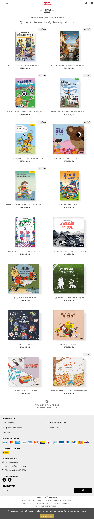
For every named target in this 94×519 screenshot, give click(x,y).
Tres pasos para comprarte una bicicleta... (24, 205)
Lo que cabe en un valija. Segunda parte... (69, 65)
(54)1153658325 (11, 462)
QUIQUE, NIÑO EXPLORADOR (25, 298)
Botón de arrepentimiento (47, 506)
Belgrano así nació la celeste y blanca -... (69, 112)
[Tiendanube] (47, 498)
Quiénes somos (53, 428)
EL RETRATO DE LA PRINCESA (69, 344)
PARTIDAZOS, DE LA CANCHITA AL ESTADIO (24, 251)
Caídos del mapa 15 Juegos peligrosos (24, 65)
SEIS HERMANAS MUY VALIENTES (25, 391)
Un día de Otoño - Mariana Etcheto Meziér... (69, 391)
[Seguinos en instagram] (4, 480)
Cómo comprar (8, 423)
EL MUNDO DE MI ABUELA (25, 344)
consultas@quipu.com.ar (15, 466)
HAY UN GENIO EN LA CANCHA (69, 205)
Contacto (6, 433)
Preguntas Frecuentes (12, 428)
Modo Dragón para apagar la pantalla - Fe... (24, 158)
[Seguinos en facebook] (10, 480)
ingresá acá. (66, 503)
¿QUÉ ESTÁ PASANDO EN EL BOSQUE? (69, 298)
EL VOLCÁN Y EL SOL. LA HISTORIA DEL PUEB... (69, 251)
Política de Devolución (56, 423)
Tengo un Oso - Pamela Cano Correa (69, 158)
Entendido (47, 516)
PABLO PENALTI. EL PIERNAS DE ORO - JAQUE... (25, 112)
